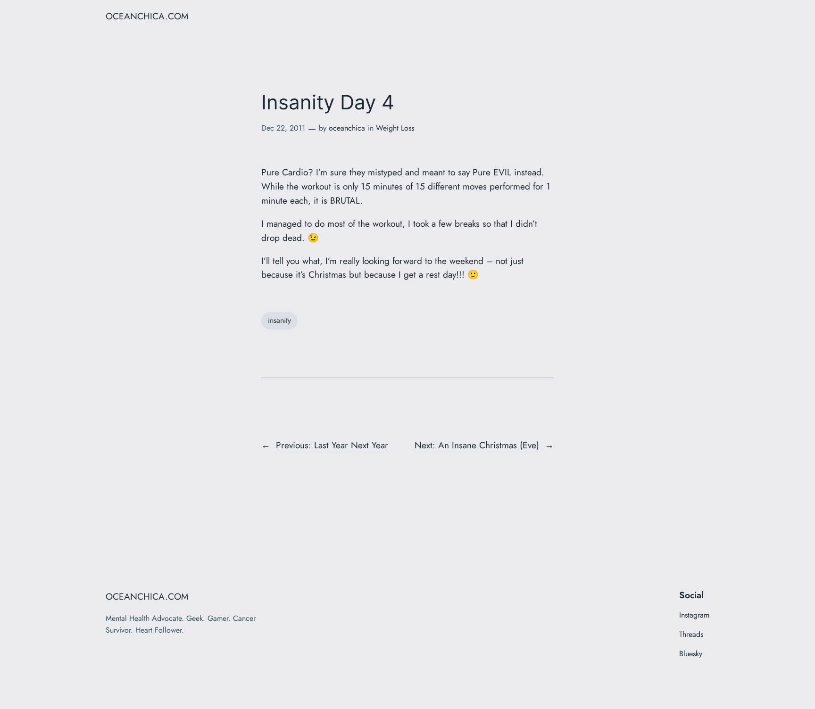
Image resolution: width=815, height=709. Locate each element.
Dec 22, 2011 (283, 128)
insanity (279, 320)
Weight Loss (395, 128)
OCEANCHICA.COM (147, 16)
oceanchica (347, 128)
